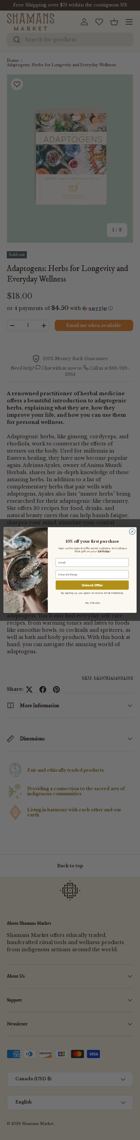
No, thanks (92, 602)
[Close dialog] (132, 531)
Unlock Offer (92, 585)
